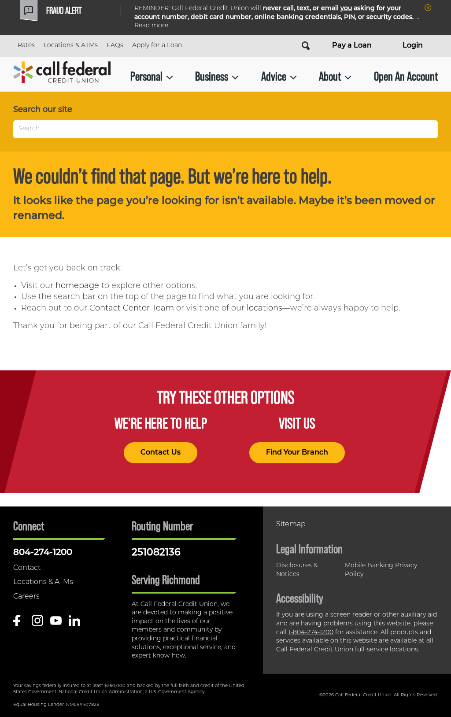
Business (211, 76)
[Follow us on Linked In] (74, 624)
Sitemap (291, 524)
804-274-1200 (42, 552)
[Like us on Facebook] (19, 624)
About (330, 76)
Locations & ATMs (71, 45)
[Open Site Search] (306, 46)
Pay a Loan (352, 45)
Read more (151, 25)
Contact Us (160, 452)
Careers (26, 596)
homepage (77, 286)
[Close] (428, 7)
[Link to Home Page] (62, 76)
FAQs (115, 45)
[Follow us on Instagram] (37, 624)
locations (264, 309)
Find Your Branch (297, 452)
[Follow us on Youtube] (56, 624)
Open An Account (406, 76)
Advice (273, 76)
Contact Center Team (131, 309)
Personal (146, 76)
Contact (27, 568)
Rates (26, 45)
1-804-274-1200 (310, 632)
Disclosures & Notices (297, 570)
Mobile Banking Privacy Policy (381, 570)
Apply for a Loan (157, 45)
